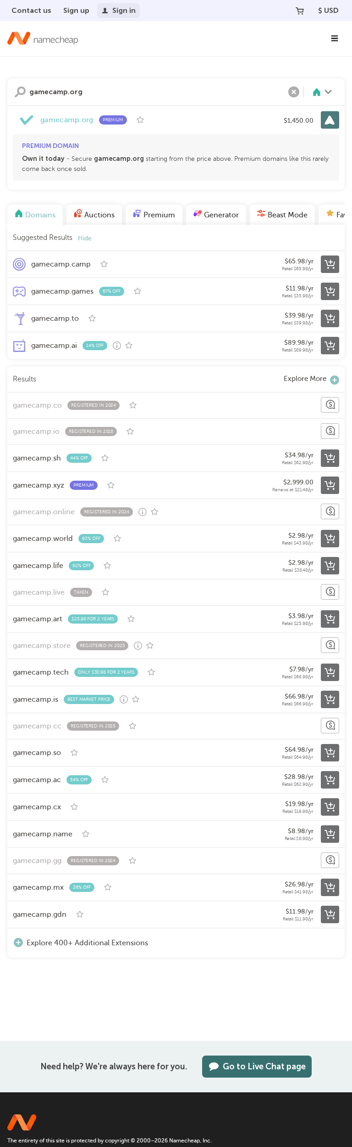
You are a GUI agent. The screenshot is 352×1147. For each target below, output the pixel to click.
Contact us (31, 10)
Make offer (330, 405)
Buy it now (330, 120)
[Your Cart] (299, 10)
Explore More (305, 378)
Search (20, 91)
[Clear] (293, 91)
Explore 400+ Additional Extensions (87, 943)
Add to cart (330, 264)
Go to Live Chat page (264, 1067)
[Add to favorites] (140, 120)
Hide (85, 238)
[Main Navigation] (334, 38)
